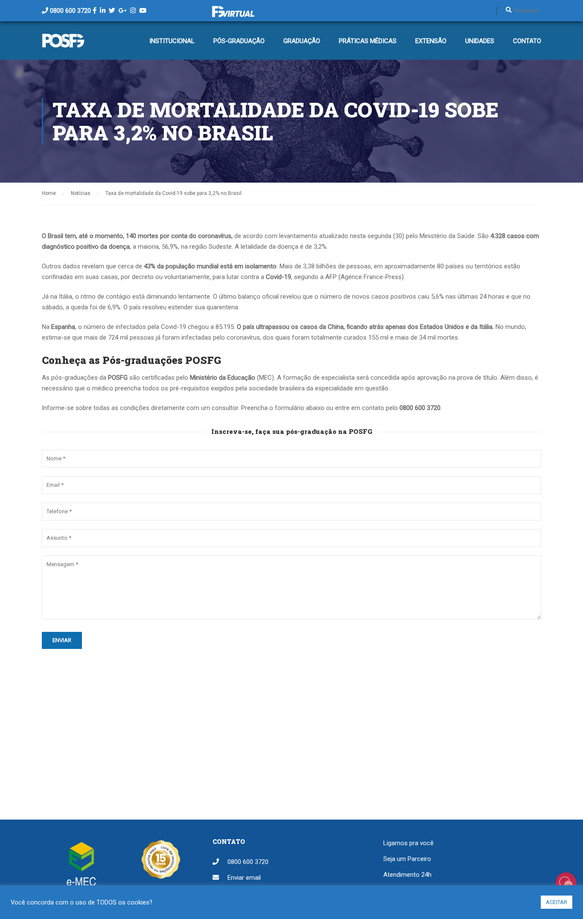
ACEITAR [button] (556, 902)
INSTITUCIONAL (172, 41)
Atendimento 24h (407, 874)
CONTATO (527, 41)
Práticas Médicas (367, 41)
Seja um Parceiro (407, 859)
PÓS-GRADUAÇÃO (239, 41)
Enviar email (244, 877)
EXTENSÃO (430, 41)
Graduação (301, 41)
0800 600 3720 (70, 11)
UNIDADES (479, 41)
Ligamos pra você (408, 843)
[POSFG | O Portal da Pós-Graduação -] (63, 44)
